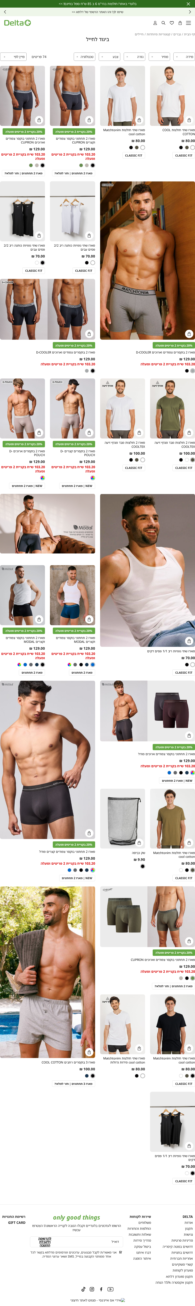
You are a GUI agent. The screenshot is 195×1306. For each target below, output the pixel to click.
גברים (177, 34)
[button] (180, 23)
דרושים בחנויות (182, 1252)
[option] (192, 147)
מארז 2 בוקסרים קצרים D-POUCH (77, 453)
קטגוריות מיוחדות (158, 34)
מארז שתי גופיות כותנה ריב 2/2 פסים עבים (74, 247)
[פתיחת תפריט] (188, 23)
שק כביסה (138, 853)
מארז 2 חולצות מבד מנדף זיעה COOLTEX (175, 444)
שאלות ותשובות (140, 1234)
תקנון (189, 1228)
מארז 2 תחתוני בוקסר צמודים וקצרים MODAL (75, 640)
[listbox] (136, 147)
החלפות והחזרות (139, 1228)
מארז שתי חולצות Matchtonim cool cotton (124, 132)
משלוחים (144, 1222)
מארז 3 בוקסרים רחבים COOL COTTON (68, 1062)
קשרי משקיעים (182, 1264)
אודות (189, 1222)
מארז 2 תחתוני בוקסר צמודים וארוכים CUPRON (25, 140)
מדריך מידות (142, 1240)
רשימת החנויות (13, 1216)
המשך (5, 12)
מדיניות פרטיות (182, 1240)
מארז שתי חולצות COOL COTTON (178, 132)
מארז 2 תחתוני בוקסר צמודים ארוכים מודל (166, 754)
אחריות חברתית (181, 1258)
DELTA (188, 1217)
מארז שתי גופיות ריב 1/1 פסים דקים (171, 651)
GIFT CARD (16, 1222)
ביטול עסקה (142, 1246)
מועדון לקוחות (183, 1270)
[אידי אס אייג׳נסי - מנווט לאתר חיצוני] (97, 1300)
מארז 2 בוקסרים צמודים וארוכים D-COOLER (165, 352)
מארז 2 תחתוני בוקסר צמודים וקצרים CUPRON (75, 140)
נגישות (188, 1234)
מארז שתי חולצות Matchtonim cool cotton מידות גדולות (124, 1060)
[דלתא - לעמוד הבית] (17, 23)
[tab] (184, 57)
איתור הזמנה (142, 1258)
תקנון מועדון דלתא (179, 1276)
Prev (190, 12)
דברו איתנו (143, 1252)
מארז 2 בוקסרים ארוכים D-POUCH (27, 453)
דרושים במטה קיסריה (178, 1246)
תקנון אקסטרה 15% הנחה (174, 1282)
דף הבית (189, 34)
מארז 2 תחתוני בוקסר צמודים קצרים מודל (67, 852)
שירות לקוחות (140, 1217)
